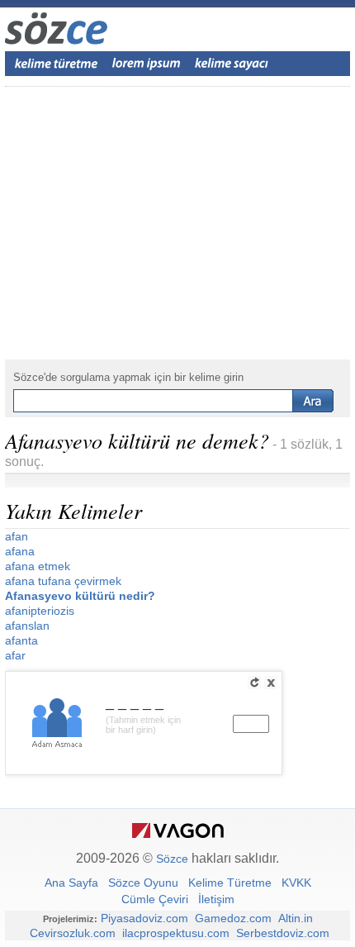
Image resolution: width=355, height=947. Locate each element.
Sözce (172, 858)
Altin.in (295, 918)
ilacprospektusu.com (176, 933)
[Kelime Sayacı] (232, 64)
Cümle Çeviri (154, 899)
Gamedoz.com (233, 918)
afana (20, 551)
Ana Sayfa (71, 882)
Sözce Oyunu (143, 882)
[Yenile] (254, 682)
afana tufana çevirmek (63, 581)
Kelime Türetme (230, 882)
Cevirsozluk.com (73, 933)
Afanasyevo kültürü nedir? (80, 595)
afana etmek (37, 566)
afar (15, 655)
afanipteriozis (39, 610)
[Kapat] (270, 682)
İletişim (216, 899)
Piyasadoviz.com (144, 918)
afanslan (27, 625)
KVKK (296, 882)
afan (16, 536)
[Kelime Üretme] (56, 64)
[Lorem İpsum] (146, 64)
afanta (21, 640)
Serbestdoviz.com (282, 933)
